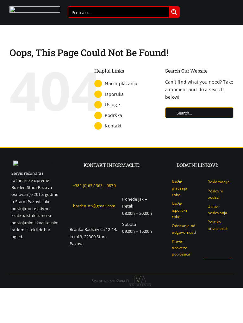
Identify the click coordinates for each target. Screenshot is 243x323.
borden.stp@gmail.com (94, 205)
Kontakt (113, 126)
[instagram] (219, 264)
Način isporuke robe (180, 210)
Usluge (112, 105)
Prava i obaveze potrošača (181, 247)
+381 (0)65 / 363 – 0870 (94, 185)
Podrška (113, 115)
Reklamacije (218, 182)
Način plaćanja (121, 83)
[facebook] (209, 264)
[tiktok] (230, 264)
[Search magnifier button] (174, 12)
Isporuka (114, 94)
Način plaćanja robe (179, 188)
